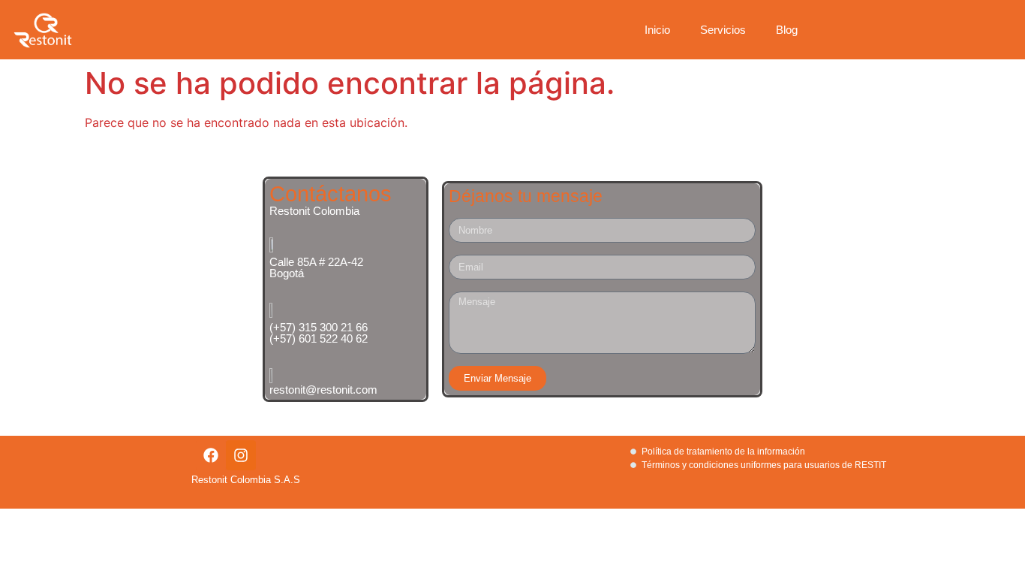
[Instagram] (241, 455)
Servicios (723, 29)
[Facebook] (211, 455)
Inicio (657, 29)
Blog (787, 29)
